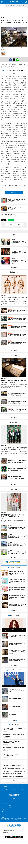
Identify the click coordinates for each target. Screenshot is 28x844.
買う (17, 5)
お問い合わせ (4, 809)
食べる (7, 5)
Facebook (12, 798)
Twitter (15, 798)
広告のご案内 (4, 811)
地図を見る (14, 192)
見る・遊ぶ (12, 5)
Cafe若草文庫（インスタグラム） (11, 215)
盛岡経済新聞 (14, 2)
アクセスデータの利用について (8, 807)
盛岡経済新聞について (6, 803)
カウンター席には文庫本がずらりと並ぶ (14, 70)
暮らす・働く (21, 5)
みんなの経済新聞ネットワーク (14, 825)
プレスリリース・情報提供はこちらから (10, 805)
